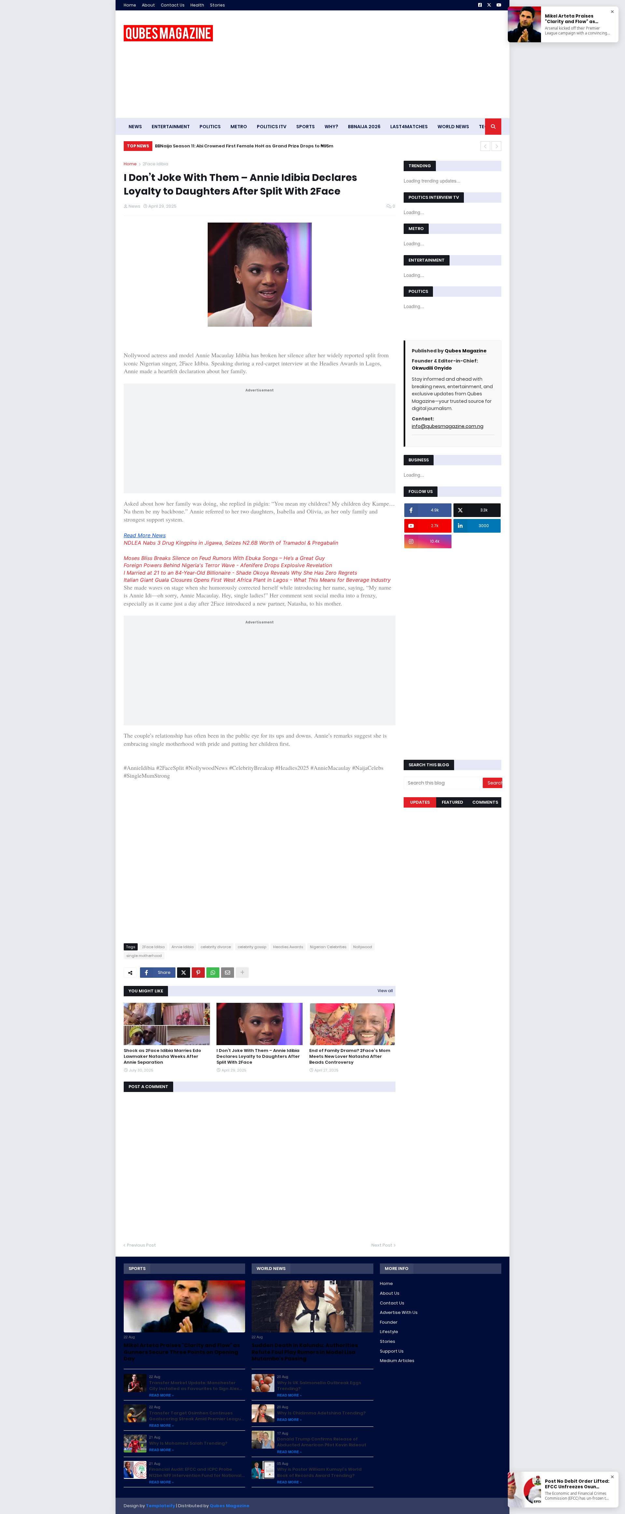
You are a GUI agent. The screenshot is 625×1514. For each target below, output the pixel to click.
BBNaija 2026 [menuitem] (364, 126)
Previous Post (141, 1245)
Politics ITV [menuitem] (271, 126)
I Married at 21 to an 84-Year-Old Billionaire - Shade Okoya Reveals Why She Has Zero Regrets (240, 572)
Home (130, 5)
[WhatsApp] (212, 972)
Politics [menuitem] (210, 126)
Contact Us (173, 5)
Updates (420, 802)
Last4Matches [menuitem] (409, 126)
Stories (217, 5)
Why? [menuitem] (331, 126)
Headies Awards (288, 946)
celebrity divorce (216, 946)
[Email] (227, 972)
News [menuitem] (135, 126)
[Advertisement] (382, 64)
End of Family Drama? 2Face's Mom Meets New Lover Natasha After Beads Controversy (349, 1056)
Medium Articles (397, 1360)
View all (385, 990)
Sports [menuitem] (305, 126)
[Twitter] (183, 972)
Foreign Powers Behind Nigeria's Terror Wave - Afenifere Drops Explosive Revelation (228, 565)
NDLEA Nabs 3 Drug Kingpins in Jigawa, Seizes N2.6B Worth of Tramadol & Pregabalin (231, 542)
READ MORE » (161, 1395)
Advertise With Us (399, 1312)
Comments (485, 802)
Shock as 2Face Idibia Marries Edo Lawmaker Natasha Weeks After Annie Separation (162, 1056)
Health (197, 5)
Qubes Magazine (466, 351)
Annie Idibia (183, 946)
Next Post (381, 1245)
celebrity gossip (252, 946)
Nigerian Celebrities (328, 946)
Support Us (392, 1351)
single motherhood (144, 955)
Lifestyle (389, 1332)
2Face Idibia (155, 164)
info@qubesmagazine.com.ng (447, 426)
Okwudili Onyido (432, 368)
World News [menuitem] (453, 126)
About (148, 5)
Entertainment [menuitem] (171, 126)
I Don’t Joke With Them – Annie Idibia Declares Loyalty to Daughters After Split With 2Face (258, 1056)
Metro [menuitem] (238, 126)
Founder (388, 1322)
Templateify (160, 1506)
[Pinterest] (198, 972)
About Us (389, 1293)
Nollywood (362, 946)
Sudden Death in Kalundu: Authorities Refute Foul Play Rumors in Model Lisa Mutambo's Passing (266, 146)
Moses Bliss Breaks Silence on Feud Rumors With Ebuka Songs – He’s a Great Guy (224, 558)
